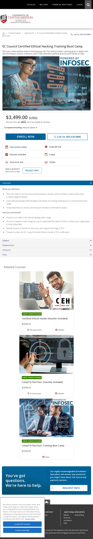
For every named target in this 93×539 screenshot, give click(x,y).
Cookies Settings (22, 530)
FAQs (4, 254)
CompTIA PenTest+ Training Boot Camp (43, 445)
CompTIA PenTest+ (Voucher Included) (42, 382)
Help (65, 523)
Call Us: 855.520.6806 (81, 34)
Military (66, 515)
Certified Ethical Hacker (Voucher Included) (44, 318)
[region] (22, 517)
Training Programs (14, 33)
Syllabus (5, 240)
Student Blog (79, 515)
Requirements (8, 245)
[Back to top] (46, 511)
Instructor (6, 250)
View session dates (18, 147)
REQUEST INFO (32, 170)
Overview (6, 183)
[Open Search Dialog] (88, 4)
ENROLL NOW (25, 136)
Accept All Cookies (22, 524)
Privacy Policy (80, 533)
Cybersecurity (29, 33)
